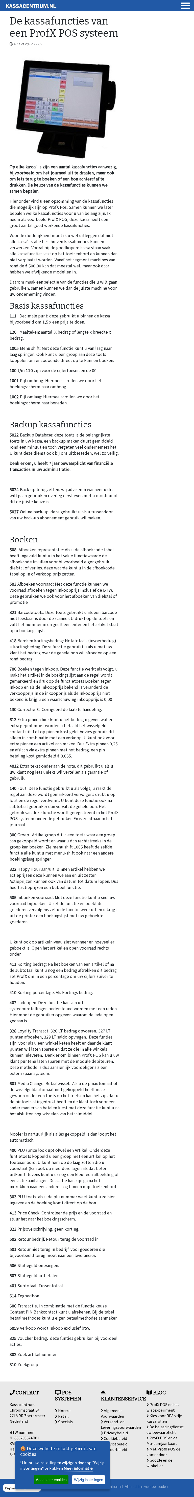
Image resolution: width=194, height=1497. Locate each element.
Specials (65, 1421)
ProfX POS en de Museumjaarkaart (162, 1440)
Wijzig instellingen (88, 1480)
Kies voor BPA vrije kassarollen (164, 1418)
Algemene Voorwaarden (112, 1413)
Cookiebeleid (115, 1438)
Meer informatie (78, 1468)
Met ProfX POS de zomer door (163, 1451)
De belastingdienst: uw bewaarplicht (165, 1429)
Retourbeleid (115, 1449)
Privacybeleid (115, 1432)
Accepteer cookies (51, 1480)
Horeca (63, 1410)
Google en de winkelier (159, 1462)
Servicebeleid (115, 1443)
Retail (63, 1416)
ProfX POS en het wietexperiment (163, 1407)
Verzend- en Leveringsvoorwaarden (121, 1424)
